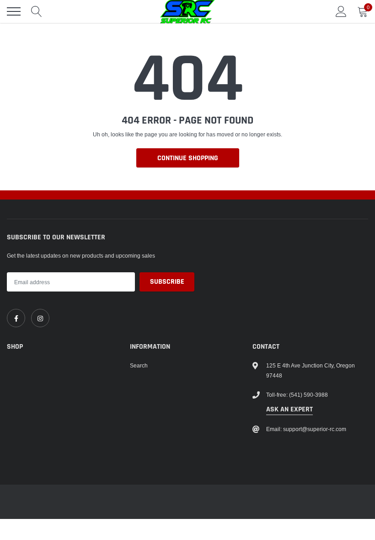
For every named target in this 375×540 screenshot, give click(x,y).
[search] (36, 11)
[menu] (14, 11)
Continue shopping (187, 158)
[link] (16, 318)
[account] (341, 11)
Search (139, 365)
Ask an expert (289, 409)
